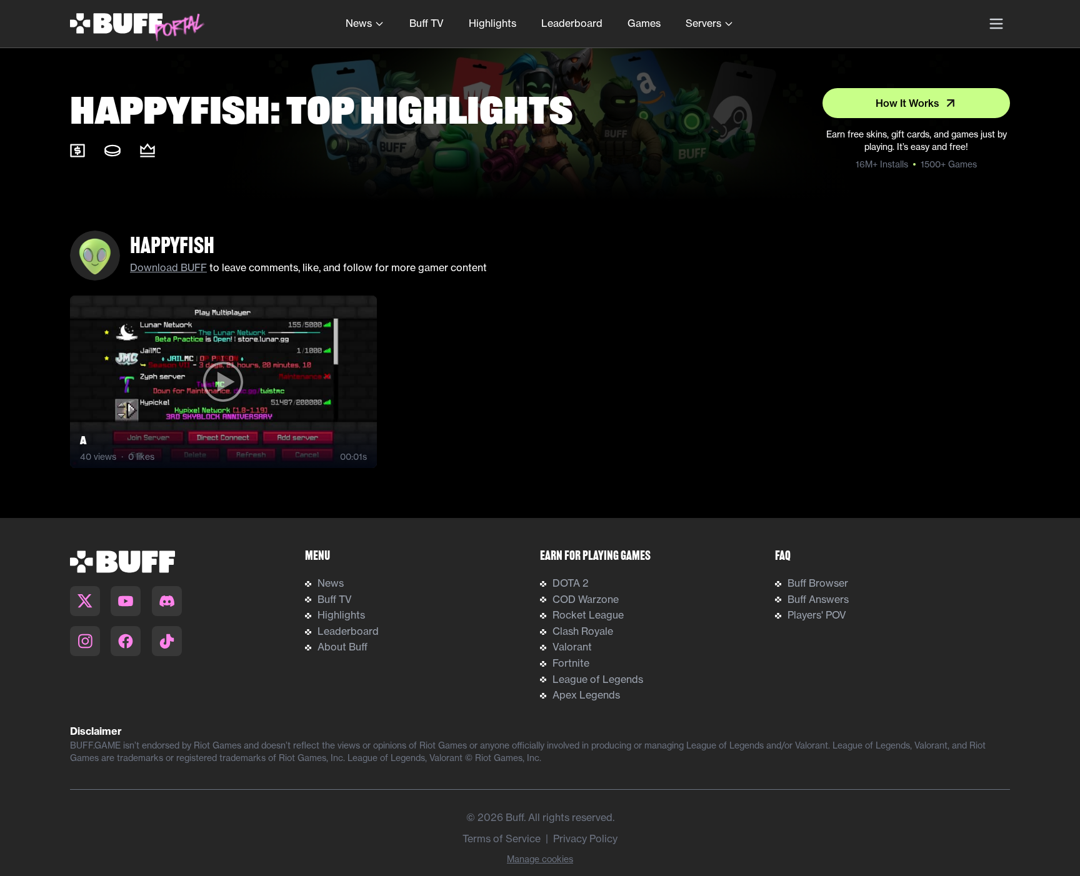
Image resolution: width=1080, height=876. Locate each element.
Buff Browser (818, 583)
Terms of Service (501, 838)
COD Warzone (585, 599)
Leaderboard (571, 23)
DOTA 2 (570, 583)
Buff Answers (818, 599)
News (359, 23)
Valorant (572, 646)
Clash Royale (582, 631)
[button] (223, 382)
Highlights (492, 23)
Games (644, 23)
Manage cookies (540, 859)
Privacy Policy (585, 838)
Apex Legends (586, 695)
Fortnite (570, 663)
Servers (703, 23)
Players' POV (817, 615)
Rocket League (588, 615)
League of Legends (597, 679)
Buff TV (426, 23)
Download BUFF (168, 267)
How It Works (907, 103)
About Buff (343, 646)
